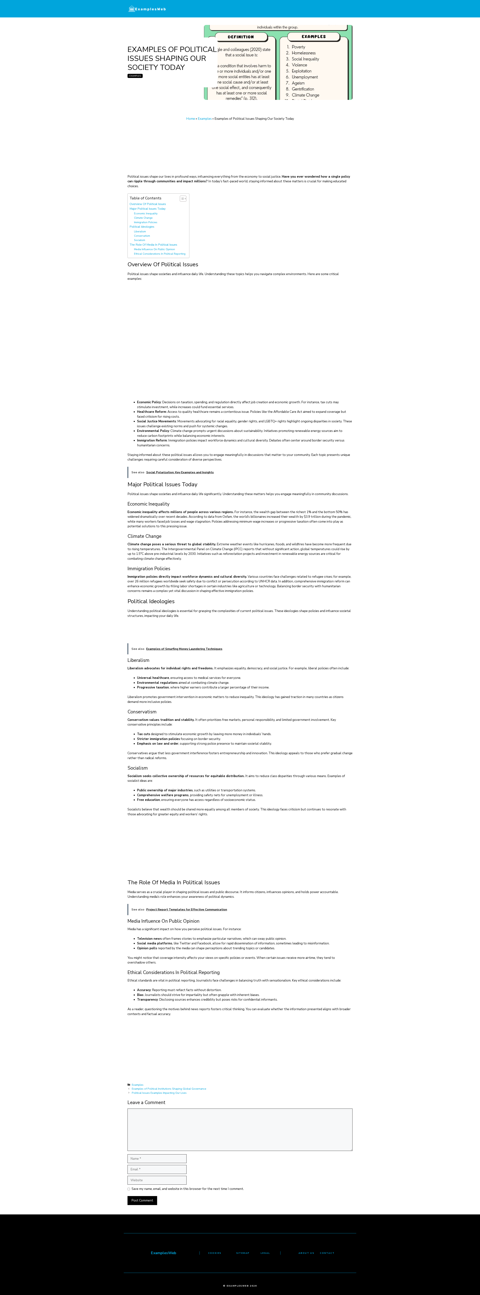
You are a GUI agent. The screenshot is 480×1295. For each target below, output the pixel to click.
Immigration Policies (145, 222)
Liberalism (140, 231)
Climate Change (143, 218)
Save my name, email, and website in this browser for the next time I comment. (188, 1189)
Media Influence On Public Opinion (154, 249)
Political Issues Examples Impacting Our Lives (159, 1093)
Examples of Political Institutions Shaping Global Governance (169, 1089)
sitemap (243, 1253)
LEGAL (265, 1253)
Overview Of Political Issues (148, 204)
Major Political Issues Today (148, 209)
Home (190, 119)
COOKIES (214, 1253)
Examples (135, 75)
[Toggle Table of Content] (181, 198)
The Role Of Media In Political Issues (153, 245)
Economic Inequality (146, 213)
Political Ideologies (142, 227)
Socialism (139, 240)
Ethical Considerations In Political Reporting (159, 254)
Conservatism (142, 236)
